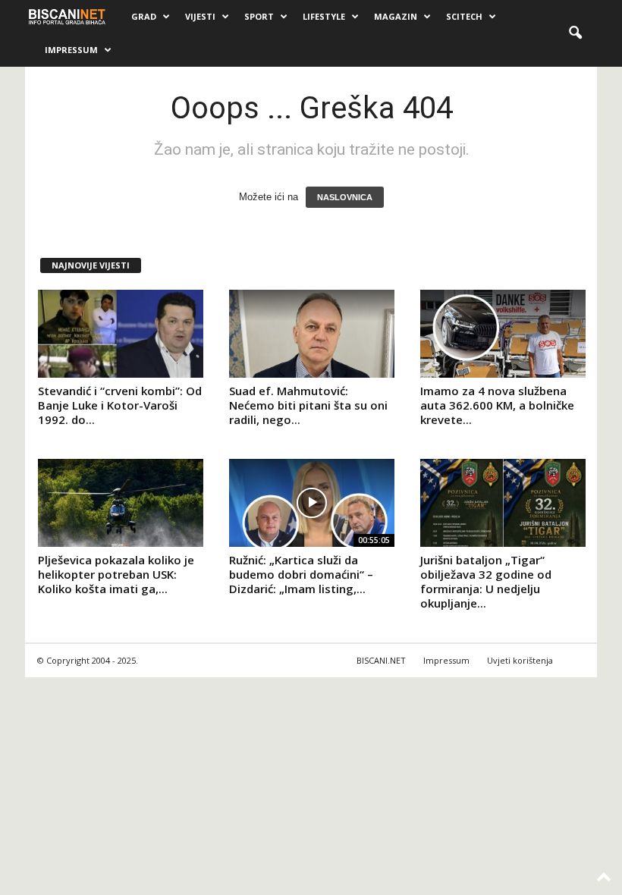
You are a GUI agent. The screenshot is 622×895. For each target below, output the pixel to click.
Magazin (395, 16)
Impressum (71, 49)
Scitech (464, 16)
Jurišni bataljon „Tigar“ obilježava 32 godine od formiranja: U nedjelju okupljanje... (485, 581)
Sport (259, 16)
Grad (143, 16)
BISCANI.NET (381, 660)
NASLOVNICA (344, 197)
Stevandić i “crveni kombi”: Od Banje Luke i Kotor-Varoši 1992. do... (120, 405)
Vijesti (200, 16)
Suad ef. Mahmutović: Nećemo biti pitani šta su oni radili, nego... (308, 405)
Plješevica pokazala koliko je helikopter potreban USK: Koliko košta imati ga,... (116, 574)
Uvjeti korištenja (520, 660)
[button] (575, 33)
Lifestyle (324, 16)
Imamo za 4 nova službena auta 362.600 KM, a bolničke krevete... (497, 405)
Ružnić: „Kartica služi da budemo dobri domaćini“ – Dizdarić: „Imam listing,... (301, 574)
